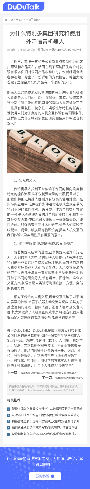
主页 (10, 19)
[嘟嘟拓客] (23, 6)
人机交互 (69, 49)
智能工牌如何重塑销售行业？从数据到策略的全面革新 (47, 408)
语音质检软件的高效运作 (69, 378)
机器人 (60, 49)
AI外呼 (77, 49)
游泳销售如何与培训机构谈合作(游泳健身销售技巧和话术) (49, 434)
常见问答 (21, 19)
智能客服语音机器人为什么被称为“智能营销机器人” (49, 373)
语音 (54, 49)
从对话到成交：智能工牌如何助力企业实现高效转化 (45, 415)
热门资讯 (33, 19)
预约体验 (42, 476)
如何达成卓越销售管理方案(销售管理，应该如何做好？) (48, 427)
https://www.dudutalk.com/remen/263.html (50, 390)
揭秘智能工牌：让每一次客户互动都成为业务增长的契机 (48, 421)
